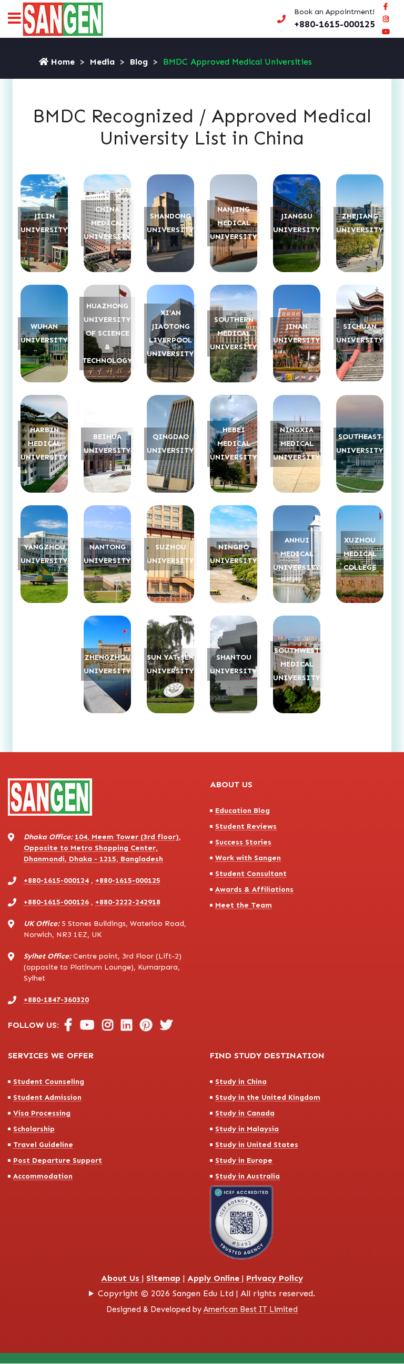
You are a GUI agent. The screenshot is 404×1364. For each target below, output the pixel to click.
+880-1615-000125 (127, 880)
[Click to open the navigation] (14, 21)
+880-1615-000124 (56, 880)
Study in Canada (245, 1113)
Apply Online (214, 1278)
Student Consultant (251, 873)
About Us (121, 1278)
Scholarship (34, 1128)
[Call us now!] (324, 19)
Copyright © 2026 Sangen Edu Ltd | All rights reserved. (206, 1293)
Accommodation (43, 1176)
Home (61, 62)
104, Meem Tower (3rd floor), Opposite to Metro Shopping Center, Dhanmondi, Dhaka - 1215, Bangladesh (102, 847)
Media (102, 62)
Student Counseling (48, 1081)
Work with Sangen (248, 857)
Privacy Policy (274, 1278)
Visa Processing (41, 1113)
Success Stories (243, 842)
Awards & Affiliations (254, 889)
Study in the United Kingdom (267, 1097)
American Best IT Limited (251, 1309)
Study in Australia (247, 1176)
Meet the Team (243, 905)
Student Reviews (246, 826)
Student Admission (47, 1097)
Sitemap (163, 1278)
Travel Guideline (43, 1144)
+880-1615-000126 (56, 902)
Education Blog (242, 810)
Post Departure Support (57, 1160)
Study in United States (256, 1144)
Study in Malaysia (247, 1128)
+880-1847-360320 (56, 999)
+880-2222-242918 (127, 902)
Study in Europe (243, 1160)
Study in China (241, 1081)
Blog (139, 62)
